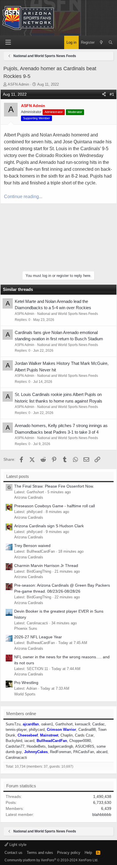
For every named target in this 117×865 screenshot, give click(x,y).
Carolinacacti (16, 757)
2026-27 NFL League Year (38, 637)
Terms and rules (40, 852)
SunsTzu (13, 724)
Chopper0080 (80, 741)
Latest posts (17, 476)
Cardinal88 (87, 729)
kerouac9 (82, 724)
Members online (21, 713)
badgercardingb (60, 746)
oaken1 (47, 724)
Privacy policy (68, 852)
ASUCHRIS (84, 746)
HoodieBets (36, 746)
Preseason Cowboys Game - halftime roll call (54, 506)
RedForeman (60, 752)
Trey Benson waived (32, 545)
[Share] (104, 94)
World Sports (24, 694)
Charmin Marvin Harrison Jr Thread (46, 565)
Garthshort (64, 724)
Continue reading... (23, 196)
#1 (112, 94)
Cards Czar (84, 735)
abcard (101, 752)
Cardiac (98, 724)
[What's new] (101, 42)
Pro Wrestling (26, 682)
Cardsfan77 (15, 746)
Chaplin (66, 735)
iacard (29, 741)
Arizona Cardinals (28, 497)
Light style (17, 844)
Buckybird (14, 741)
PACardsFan (83, 752)
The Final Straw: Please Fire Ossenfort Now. (54, 486)
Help (88, 852)
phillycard (37, 729)
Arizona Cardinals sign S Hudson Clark (49, 526)
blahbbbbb (101, 814)
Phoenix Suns (25, 628)
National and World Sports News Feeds (67, 314)
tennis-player (16, 729)
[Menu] (8, 42)
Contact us (13, 852)
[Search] (110, 42)
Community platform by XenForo (51, 860)
